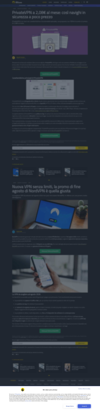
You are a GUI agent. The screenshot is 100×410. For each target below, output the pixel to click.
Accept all (84, 406)
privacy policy (28, 400)
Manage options (70, 406)
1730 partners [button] (18, 394)
